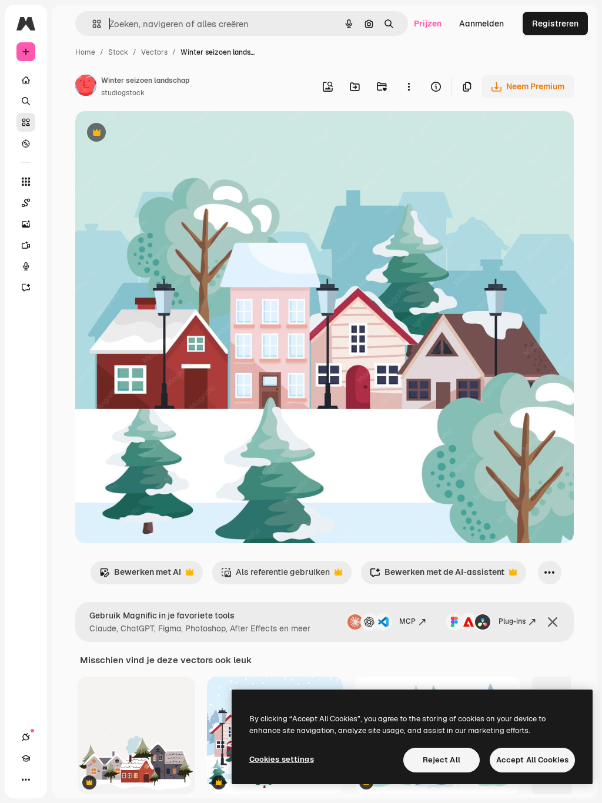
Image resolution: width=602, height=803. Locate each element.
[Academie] (25, 758)
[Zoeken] (25, 101)
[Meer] (25, 779)
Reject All (441, 760)
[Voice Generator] (25, 266)
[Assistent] (25, 287)
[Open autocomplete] (92, 23)
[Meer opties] (408, 86)
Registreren (555, 23)
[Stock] (25, 122)
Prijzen (428, 23)
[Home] (25, 80)
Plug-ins (512, 621)
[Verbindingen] (25, 737)
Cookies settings (281, 759)
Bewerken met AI (140, 575)
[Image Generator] (25, 224)
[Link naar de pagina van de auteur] (85, 87)
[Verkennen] (25, 143)
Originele (152, 133)
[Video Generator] (25, 245)
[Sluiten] (553, 622)
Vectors (154, 52)
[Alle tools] (25, 181)
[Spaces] (25, 202)
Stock (118, 52)
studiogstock (123, 93)
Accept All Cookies (532, 760)
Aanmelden (481, 23)
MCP (407, 621)
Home (85, 52)
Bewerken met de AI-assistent (437, 575)
